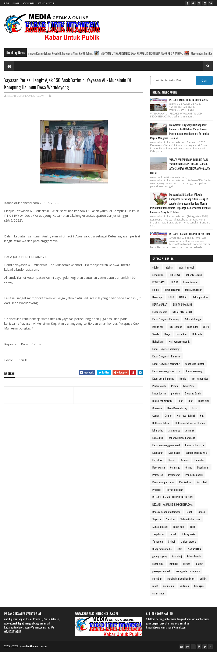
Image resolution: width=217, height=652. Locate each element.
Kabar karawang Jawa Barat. (166, 371)
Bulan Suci (181, 334)
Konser (171, 460)
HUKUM (174, 282)
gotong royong (159, 556)
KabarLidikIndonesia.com (33, 646)
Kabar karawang (194, 275)
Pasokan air (203, 467)
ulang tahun (158, 593)
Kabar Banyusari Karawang (166, 363)
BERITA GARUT (160, 304)
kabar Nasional (186, 267)
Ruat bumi (192, 326)
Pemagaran (174, 475)
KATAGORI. (157, 438)
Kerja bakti (157, 460)
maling (199, 563)
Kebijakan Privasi (46, 3)
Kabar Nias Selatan (194, 363)
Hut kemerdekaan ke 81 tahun (190, 423)
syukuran (184, 586)
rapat (155, 586)
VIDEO (206, 326)
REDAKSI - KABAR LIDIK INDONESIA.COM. (189, 234)
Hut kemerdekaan (161, 423)
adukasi (169, 267)
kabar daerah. (194, 556)
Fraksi (195, 408)
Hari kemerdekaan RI (179, 341)
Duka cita (197, 334)
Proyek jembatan (174, 489)
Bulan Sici (203, 401)
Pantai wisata (159, 386)
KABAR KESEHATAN (182, 312)
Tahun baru (179, 526)
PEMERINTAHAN (172, 289)
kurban (186, 563)
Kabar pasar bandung (163, 378)
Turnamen (157, 541)
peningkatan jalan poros (188, 571)
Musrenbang (176, 326)
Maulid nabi (158, 326)
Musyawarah (158, 467)
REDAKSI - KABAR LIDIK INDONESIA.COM (172, 497)
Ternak (172, 534)
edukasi (156, 267)
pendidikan (158, 275)
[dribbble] (199, 3)
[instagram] (204, 3)
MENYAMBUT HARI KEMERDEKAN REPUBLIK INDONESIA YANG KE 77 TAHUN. (116, 53)
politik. (203, 578)
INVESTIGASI (158, 282)
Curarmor (157, 408)
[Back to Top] (210, 646)
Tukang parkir (189, 534)
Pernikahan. (185, 482)
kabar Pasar (189, 386)
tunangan (199, 586)
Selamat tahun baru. (190, 519)
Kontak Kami (29, 3)
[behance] (210, 3)
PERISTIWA (174, 275)
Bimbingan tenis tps (162, 401)
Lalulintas (199, 460)
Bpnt (180, 401)
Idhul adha (157, 430)
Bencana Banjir (193, 393)
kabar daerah (159, 393)
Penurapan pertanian (163, 482)
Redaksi (16, 3)
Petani (174, 386)
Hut (201, 415)
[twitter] (193, 3)
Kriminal (185, 460)
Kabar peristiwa (200, 297)
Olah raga (175, 467)
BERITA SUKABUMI (182, 304)
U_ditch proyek (188, 541)
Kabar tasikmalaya (194, 445)
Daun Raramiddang (177, 408)
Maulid (182, 378)
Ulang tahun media (162, 549)
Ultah (179, 549)
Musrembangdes (200, 378)
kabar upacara (159, 312)
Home (6, 3)
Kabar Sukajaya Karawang (182, 438)
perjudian (157, 578)
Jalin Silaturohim (193, 289)
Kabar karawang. (194, 371)
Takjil (192, 526)
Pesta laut (202, 482)
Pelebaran (157, 475)
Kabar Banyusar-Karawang (165, 319)
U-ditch (171, 541)
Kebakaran (157, 452)
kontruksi (173, 563)
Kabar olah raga (193, 319)
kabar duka (158, 563)
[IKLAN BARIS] (193, 646)
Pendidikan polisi (194, 475)
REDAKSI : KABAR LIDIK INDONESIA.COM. (172, 504)
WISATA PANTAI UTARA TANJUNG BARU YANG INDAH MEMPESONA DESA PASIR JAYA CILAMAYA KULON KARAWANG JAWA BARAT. (180, 166)
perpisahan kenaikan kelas (181, 578)
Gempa (156, 415)
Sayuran (156, 519)
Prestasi (156, 489)
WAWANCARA (194, 549)
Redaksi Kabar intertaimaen (166, 512)
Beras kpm (157, 297)
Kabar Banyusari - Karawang (166, 356)
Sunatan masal (160, 526)
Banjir (167, 334)
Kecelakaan (174, 452)
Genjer (168, 415)
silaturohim (168, 586)
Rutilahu (202, 512)
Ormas (188, 467)
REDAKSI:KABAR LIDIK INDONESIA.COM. (189, 100)
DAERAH (183, 297)
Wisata (155, 334)
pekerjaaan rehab (161, 571)
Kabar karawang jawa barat (166, 445)
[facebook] (187, 3)
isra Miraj (177, 556)
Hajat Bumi (158, 341)
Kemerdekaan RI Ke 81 (197, 452)
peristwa (175, 393)
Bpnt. (190, 401)
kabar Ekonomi (190, 282)
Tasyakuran (158, 534)
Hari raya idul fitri (186, 415)
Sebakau (170, 519)
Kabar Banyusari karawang (165, 349)
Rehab (189, 512)
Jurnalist (189, 430)
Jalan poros (174, 430)
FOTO (171, 297)
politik (155, 289)
